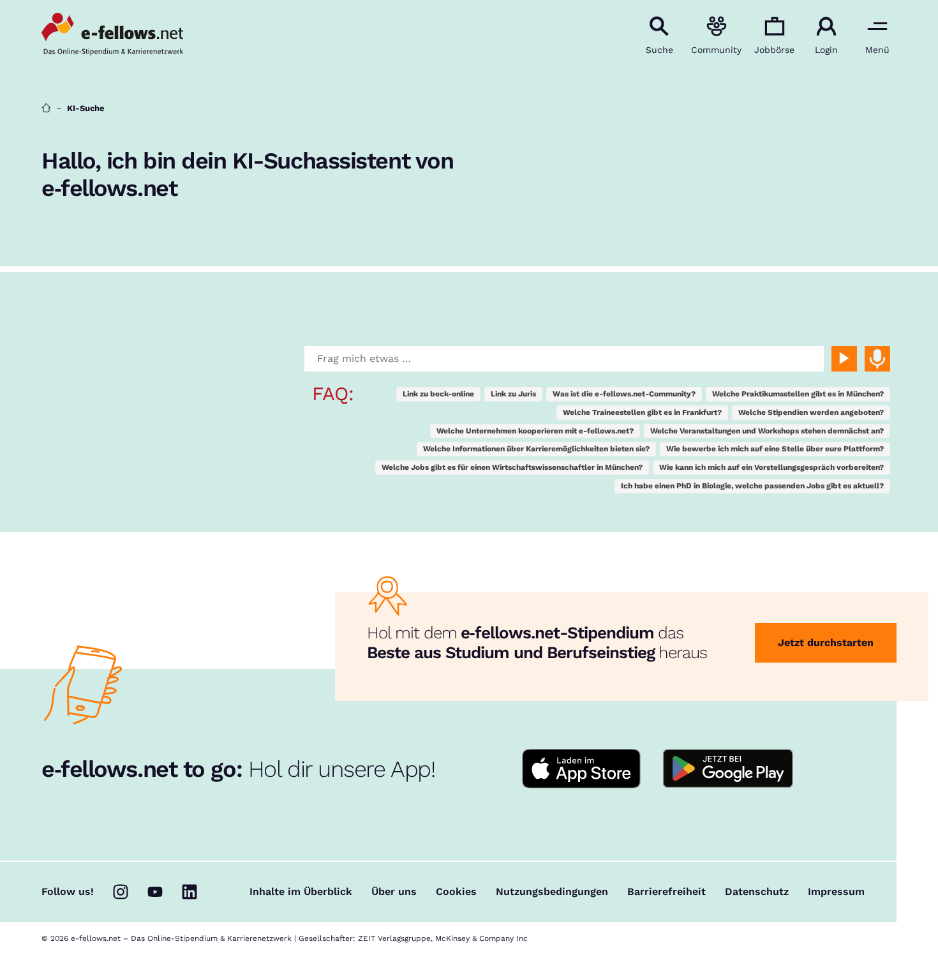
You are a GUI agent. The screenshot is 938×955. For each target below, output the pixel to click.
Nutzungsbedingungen (552, 892)
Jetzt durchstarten (826, 642)
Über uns (394, 892)
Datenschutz (757, 892)
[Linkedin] (189, 892)
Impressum (836, 892)
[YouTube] (155, 892)
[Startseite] (46, 108)
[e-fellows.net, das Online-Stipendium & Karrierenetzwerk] (112, 35)
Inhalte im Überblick (300, 892)
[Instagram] (121, 892)
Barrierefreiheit (666, 892)
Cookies (456, 892)
